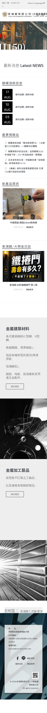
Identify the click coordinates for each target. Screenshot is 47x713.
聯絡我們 (30, 664)
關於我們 (30, 658)
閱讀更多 (30, 227)
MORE (15, 386)
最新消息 (19, 664)
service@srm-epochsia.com (19, 649)
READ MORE (14, 43)
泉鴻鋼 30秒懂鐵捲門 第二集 (23, 285)
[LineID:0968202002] (23, 658)
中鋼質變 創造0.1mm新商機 (23, 222)
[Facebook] (15, 658)
